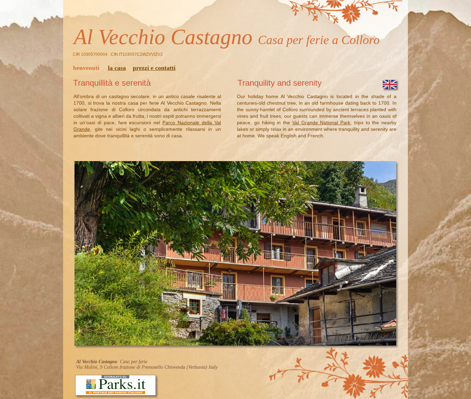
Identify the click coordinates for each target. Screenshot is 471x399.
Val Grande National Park (321, 122)
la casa (117, 67)
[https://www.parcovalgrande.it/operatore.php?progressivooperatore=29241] (115, 394)
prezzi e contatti (154, 67)
